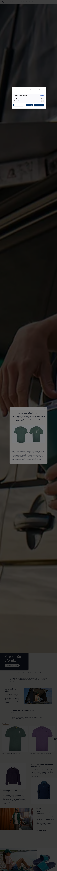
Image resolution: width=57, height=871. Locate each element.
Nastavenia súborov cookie (18, 105)
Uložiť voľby (30, 105)
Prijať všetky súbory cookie (39, 105)
